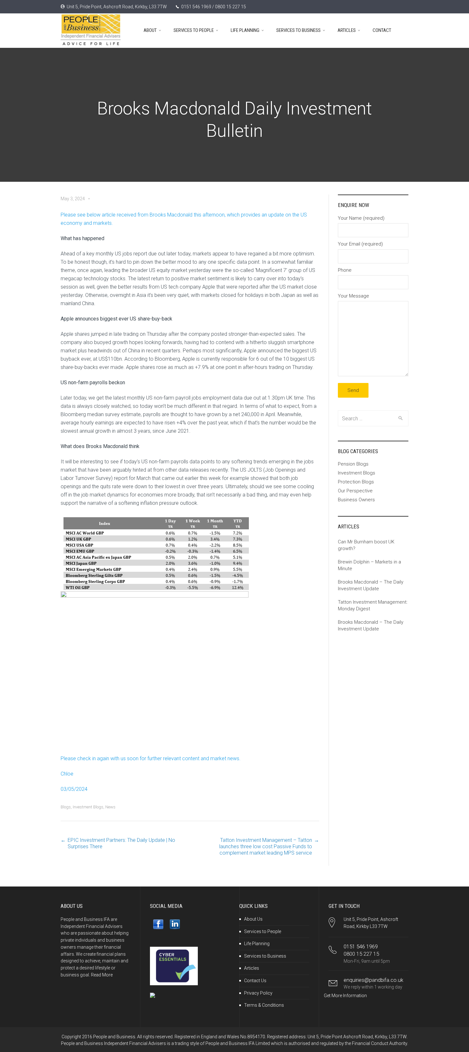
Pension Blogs (353, 464)
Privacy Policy (258, 993)
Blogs (66, 807)
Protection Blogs (356, 482)
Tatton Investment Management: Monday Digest (372, 605)
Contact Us (255, 980)
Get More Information (345, 995)
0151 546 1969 (361, 946)
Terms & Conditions (264, 1005)
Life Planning (257, 943)
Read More (102, 974)
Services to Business (265, 956)
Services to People (262, 931)
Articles (251, 968)
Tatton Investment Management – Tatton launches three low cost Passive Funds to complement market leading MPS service (265, 846)
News (110, 807)
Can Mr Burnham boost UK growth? (366, 545)
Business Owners (356, 500)
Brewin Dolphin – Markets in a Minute (369, 565)
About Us (253, 919)
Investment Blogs (88, 807)
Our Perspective (355, 491)
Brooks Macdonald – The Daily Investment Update (370, 585)
